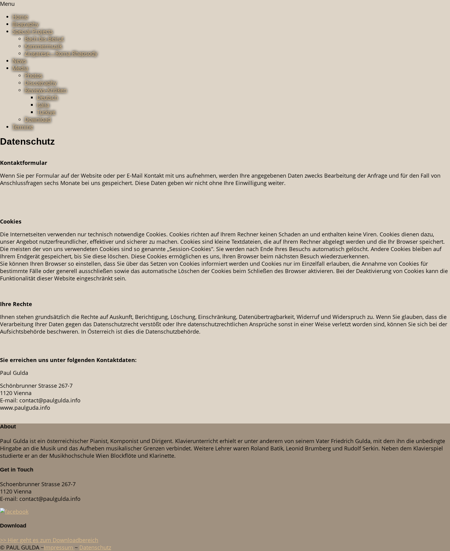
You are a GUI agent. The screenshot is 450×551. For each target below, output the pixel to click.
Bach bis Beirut (44, 38)
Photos (33, 75)
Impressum (59, 547)
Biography (25, 24)
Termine (22, 126)
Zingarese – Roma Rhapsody (60, 53)
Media (20, 68)
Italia (43, 104)
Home (20, 16)
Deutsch (47, 97)
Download (37, 119)
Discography (40, 82)
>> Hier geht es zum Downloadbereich (49, 540)
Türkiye (46, 112)
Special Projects (32, 31)
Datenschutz (95, 547)
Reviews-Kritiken (45, 90)
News (19, 60)
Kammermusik (43, 46)
